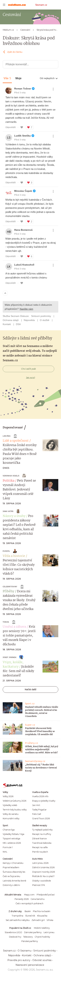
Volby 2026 (8, 796)
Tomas (6, 622)
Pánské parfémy (29, 941)
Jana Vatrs (8, 511)
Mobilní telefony (42, 928)
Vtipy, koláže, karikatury (13, 664)
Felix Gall (36, 814)
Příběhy (8, 591)
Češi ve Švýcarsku (11, 876)
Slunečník (30, 915)
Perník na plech (40, 852)
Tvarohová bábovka (41, 843)
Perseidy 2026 (22, 899)
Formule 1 (8, 847)
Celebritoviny (10, 587)
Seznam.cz (41, 4)
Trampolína (17, 915)
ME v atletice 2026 (12, 843)
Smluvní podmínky (44, 950)
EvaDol (6, 551)
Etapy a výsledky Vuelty (43, 801)
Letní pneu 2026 (40, 863)
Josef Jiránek (9, 657)
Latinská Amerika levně (14, 880)
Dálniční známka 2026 (43, 867)
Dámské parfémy (33, 932)
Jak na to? (30, 377)
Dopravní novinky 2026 (43, 872)
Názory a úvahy (14, 516)
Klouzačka (42, 915)
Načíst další (30, 689)
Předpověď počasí (46, 894)
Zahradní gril (38, 920)
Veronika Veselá (11, 476)
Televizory (28, 937)
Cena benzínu (38, 899)
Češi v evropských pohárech (29, 903)
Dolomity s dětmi (11, 885)
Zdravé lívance (39, 838)
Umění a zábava (14, 626)
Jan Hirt (36, 805)
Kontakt (27, 955)
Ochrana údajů (42, 955)
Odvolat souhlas (42, 960)
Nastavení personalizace (30, 964)
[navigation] (4, 4)
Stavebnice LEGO (13, 932)
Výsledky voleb (10, 805)
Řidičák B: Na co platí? (43, 876)
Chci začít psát (28, 369)
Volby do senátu (10, 814)
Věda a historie (14, 556)
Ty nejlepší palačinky (42, 829)
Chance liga (9, 829)
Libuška (7, 436)
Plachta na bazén (41, 911)
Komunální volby (11, 818)
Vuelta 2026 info (40, 796)
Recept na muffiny (41, 834)
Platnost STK (38, 885)
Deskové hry (15, 937)
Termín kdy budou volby (15, 809)
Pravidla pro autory (18, 960)
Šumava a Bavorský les (14, 872)
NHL (5, 852)
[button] (50, 445)
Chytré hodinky (42, 937)
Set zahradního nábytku (18, 920)
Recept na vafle (40, 847)
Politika (8, 480)
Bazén (28, 911)
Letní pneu (49, 932)
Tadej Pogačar (39, 809)
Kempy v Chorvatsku (13, 863)
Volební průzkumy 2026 (14, 801)
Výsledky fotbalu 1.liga (13, 834)
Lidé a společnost (16, 440)
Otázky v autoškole (41, 880)
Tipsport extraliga (11, 838)
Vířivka (50, 920)
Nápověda (14, 955)
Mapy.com (29, 894)
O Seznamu (24, 950)
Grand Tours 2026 (41, 818)
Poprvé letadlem (11, 867)
